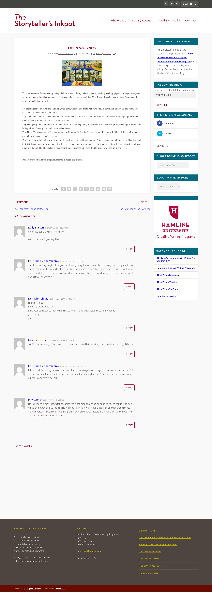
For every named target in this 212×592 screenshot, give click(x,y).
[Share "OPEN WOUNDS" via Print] (109, 189)
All (94, 53)
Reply (129, 249)
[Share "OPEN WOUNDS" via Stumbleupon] (98, 189)
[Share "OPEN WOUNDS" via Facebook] (63, 189)
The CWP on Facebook (168, 275)
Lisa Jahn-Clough (66, 53)
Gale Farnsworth (38, 340)
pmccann (34, 399)
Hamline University (166, 296)
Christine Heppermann (42, 261)
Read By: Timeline (169, 20)
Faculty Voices (103, 53)
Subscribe (161, 105)
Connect (190, 20)
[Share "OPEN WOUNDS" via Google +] (75, 189)
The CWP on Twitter (167, 282)
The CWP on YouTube (167, 289)
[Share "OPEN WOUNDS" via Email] (104, 189)
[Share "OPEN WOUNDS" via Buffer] (92, 189)
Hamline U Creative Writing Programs (176, 268)
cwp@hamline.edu (91, 551)
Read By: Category (142, 20)
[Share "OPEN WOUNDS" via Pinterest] (86, 189)
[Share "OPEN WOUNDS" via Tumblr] (81, 189)
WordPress (60, 588)
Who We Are (118, 20)
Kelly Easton (36, 227)
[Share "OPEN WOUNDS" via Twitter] (69, 189)
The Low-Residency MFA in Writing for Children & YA (176, 259)
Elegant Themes (33, 588)
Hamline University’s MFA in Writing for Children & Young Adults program (175, 57)
